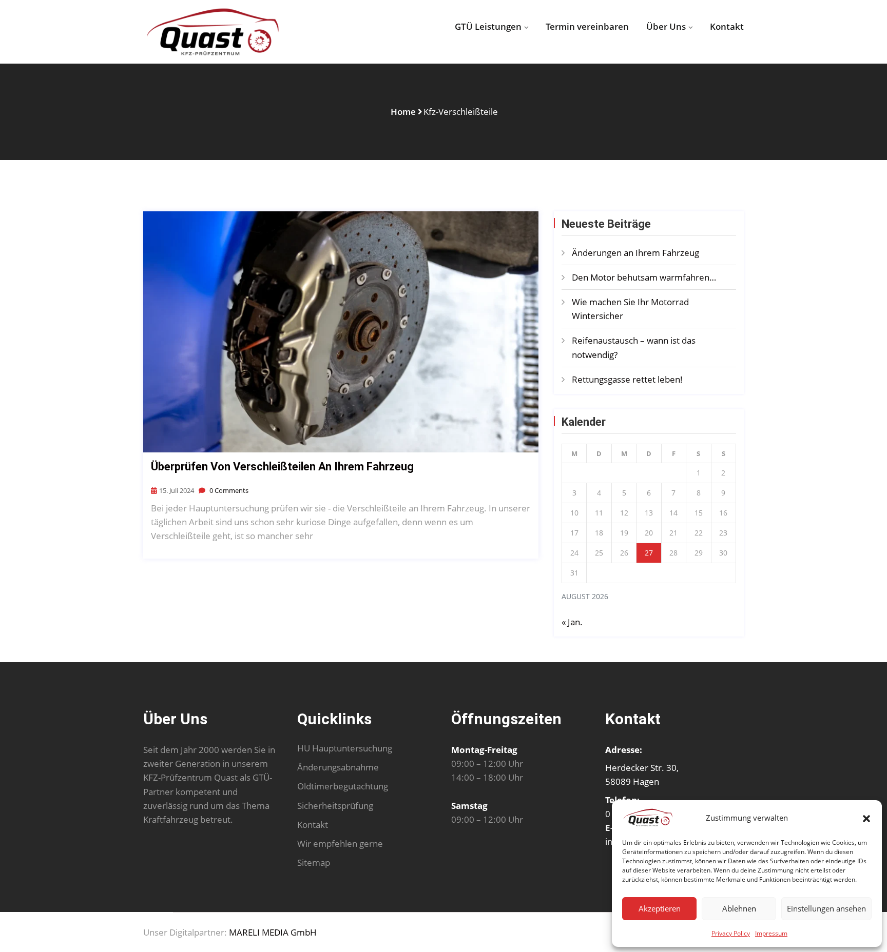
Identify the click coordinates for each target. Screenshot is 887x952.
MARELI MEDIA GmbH (273, 932)
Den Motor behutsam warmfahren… (644, 277)
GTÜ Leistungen (488, 26)
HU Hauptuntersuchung (344, 748)
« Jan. (572, 622)
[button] (866, 817)
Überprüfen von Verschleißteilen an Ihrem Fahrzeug (282, 466)
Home (403, 111)
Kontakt (727, 26)
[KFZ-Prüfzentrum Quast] (212, 32)
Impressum (771, 933)
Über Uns (666, 26)
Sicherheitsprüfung (335, 805)
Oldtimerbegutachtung (342, 786)
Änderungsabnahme (338, 767)
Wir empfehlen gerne (340, 843)
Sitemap (313, 862)
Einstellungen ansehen (826, 908)
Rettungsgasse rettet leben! (628, 379)
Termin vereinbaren (587, 26)
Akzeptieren (660, 908)
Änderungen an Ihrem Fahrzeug (635, 253)
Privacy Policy (730, 933)
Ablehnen (739, 908)
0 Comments (228, 490)
